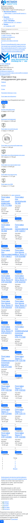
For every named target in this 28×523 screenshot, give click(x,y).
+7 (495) (5, 64)
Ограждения (13, 51)
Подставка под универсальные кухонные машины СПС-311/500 (8, 361)
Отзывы (17, 46)
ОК (2, 521)
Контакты (23, 46)
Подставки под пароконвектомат (11, 165)
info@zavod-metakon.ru (8, 37)
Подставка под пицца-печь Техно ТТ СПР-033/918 (7, 304)
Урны (2, 51)
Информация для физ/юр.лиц (9, 477)
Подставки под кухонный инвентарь (11, 145)
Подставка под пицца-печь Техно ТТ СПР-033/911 (7, 329)
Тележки (16, 50)
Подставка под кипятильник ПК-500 (20, 200)
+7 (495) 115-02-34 (6, 35)
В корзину (4, 220)
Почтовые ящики (21, 48)
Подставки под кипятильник (9, 129)
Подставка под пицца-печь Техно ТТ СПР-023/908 (21, 253)
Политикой (14, 519)
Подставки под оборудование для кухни (13, 155)
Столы (12, 50)
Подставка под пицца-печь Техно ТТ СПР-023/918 (21, 278)
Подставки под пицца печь (9, 174)
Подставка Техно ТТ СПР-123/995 (20, 435)
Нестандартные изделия (8, 46)
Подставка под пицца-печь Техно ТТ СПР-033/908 (7, 278)
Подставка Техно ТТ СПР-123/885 (6, 435)
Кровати (13, 48)
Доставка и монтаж (20, 44)
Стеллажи (8, 50)
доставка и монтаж (12, 41)
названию (17, 195)
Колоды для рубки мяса (8, 109)
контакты (4, 41)
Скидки (8, 44)
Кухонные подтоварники (8, 119)
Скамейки (22, 50)
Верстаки (4, 48)
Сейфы (3, 50)
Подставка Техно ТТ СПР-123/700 (20, 358)
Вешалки (20, 51)
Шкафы (9, 48)
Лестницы (7, 51)
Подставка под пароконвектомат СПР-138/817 (8, 253)
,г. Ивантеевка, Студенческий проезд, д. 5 (15, 13)
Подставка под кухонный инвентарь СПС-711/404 (6, 201)
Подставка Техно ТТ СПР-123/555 (20, 388)
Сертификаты (22, 477)
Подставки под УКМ (7, 184)
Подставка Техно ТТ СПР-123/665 (6, 411)
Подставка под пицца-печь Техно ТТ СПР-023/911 (21, 304)
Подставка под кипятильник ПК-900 (6, 227)
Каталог (3, 44)
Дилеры (12, 44)
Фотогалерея (24, 73)
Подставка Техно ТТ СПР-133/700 (6, 388)
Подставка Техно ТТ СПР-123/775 (20, 411)
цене (12, 195)
